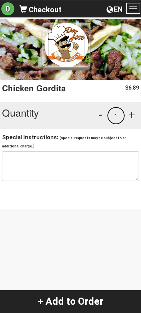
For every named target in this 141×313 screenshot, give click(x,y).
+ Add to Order (70, 301)
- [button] (100, 114)
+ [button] (132, 114)
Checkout (44, 9)
